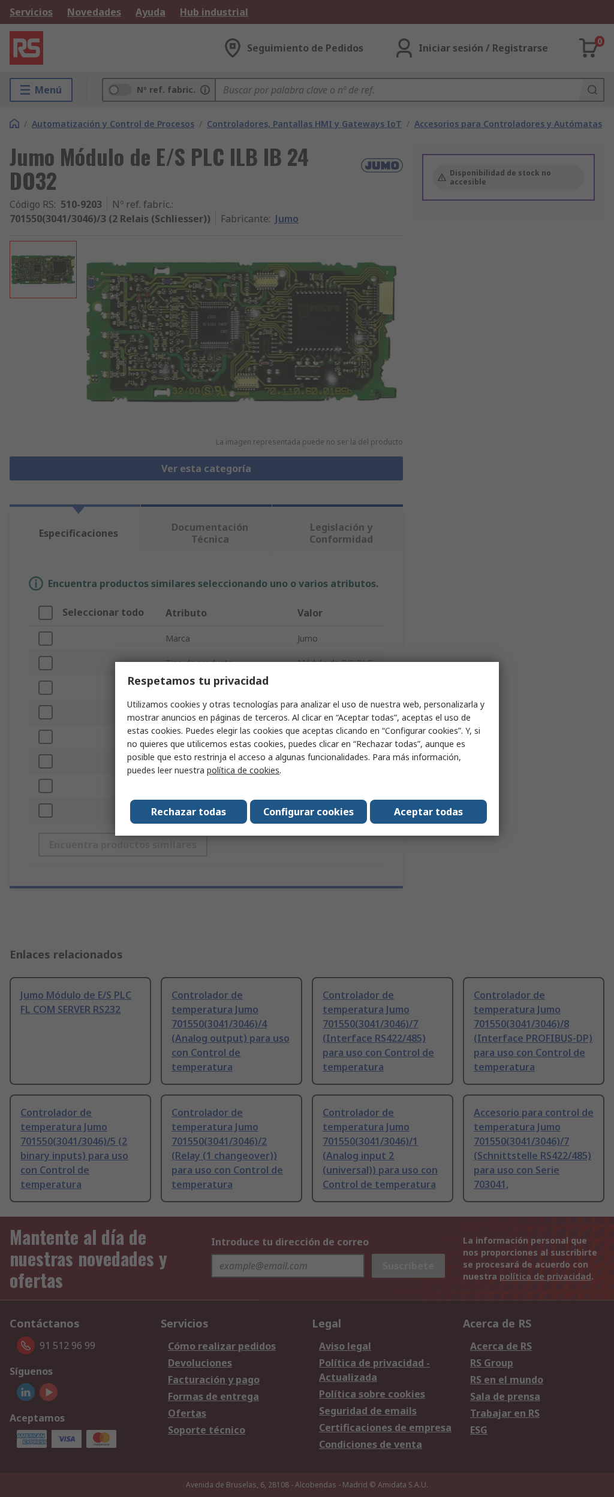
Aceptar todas (428, 811)
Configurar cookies (308, 811)
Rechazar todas (188, 811)
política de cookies (243, 770)
